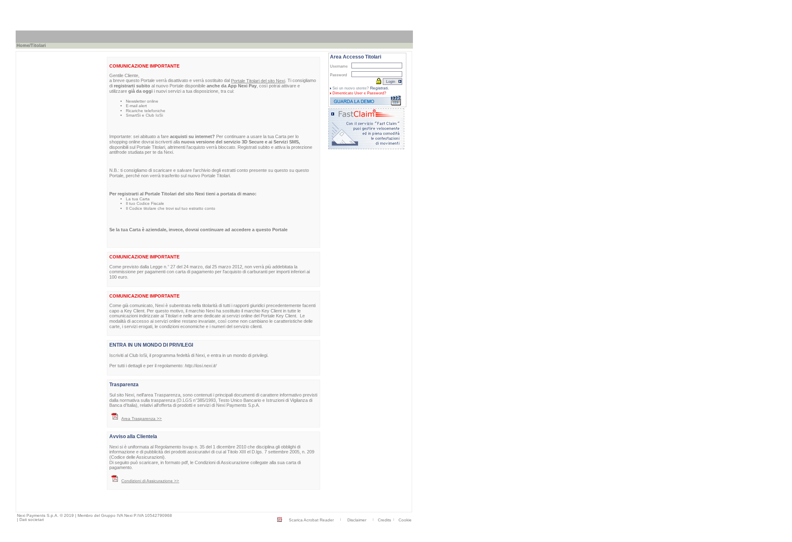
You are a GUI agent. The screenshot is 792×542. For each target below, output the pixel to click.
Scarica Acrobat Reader (311, 520)
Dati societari (31, 519)
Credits (384, 520)
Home (22, 45)
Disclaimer (356, 520)
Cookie (405, 520)
